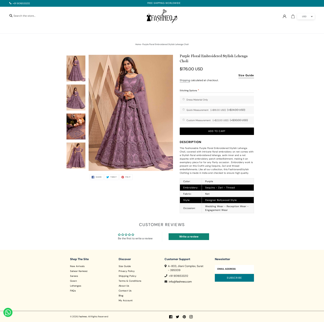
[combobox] (27, 16)
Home (138, 44)
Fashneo (83, 316)
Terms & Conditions (130, 280)
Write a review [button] (188, 236)
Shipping (185, 80)
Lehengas (75, 285)
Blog (121, 295)
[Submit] (11, 15)
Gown (73, 280)
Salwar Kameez (79, 271)
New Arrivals (77, 266)
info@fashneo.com (180, 281)
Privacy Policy (127, 271)
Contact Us (125, 290)
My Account (126, 300)
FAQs (73, 290)
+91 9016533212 (21, 3)
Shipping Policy (128, 275)
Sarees (74, 275)
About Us (124, 285)
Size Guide (246, 75)
